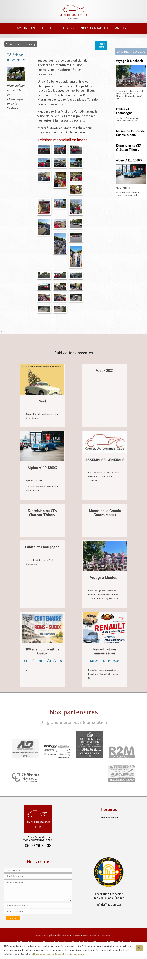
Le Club (48, 28)
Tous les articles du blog (21, 44)
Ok (139, 948)
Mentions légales (45, 935)
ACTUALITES (26, 28)
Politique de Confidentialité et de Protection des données (59, 954)
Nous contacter (94, 28)
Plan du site (63, 935)
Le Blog (67, 28)
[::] (44, 149)
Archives (122, 28)
